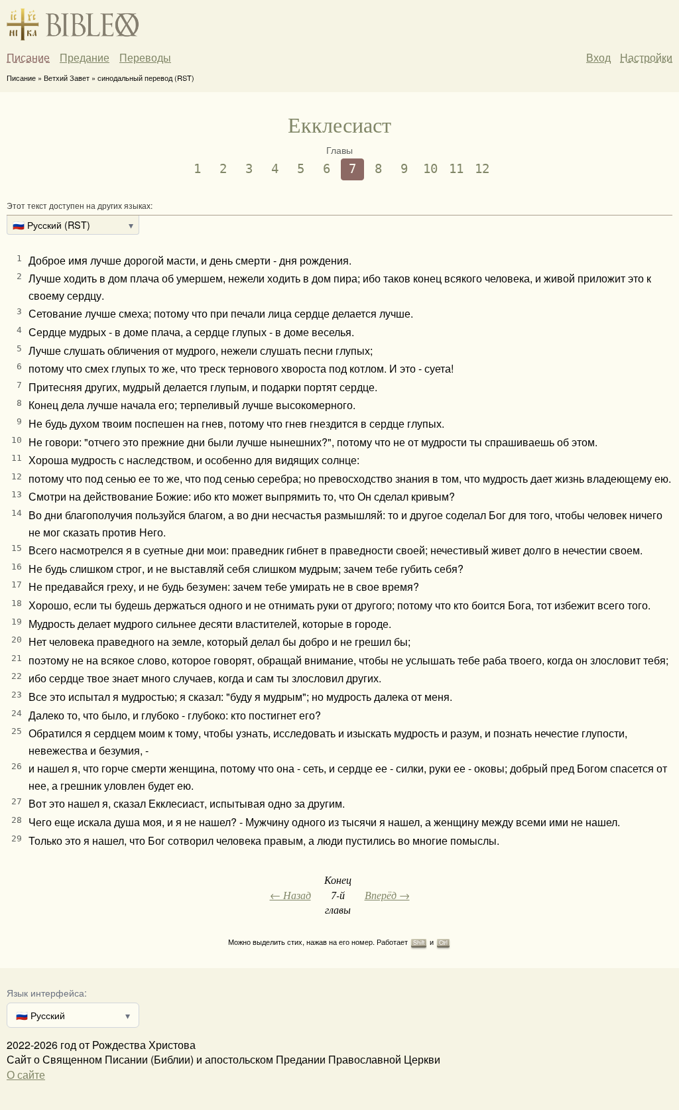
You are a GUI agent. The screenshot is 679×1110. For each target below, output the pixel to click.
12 (482, 168)
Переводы (145, 57)
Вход (598, 57)
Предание (84, 57)
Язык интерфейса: (47, 992)
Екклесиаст (339, 124)
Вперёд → (387, 895)
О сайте (26, 1074)
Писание (28, 57)
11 (456, 168)
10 (430, 168)
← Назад (290, 895)
